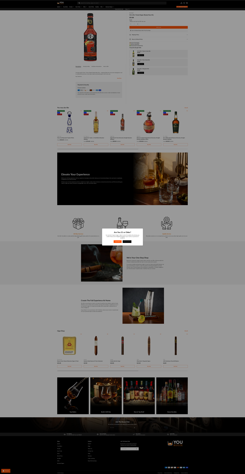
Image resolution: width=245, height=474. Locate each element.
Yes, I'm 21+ (117, 241)
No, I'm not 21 (127, 241)
